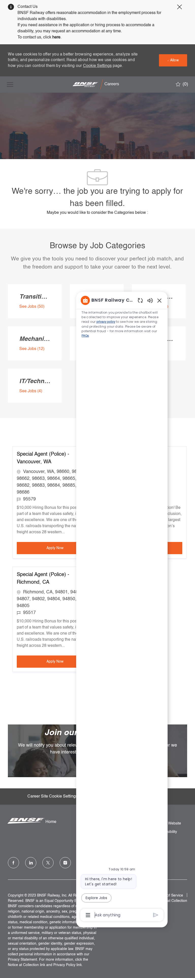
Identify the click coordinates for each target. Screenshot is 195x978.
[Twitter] (48, 862)
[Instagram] (65, 862)
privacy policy (105, 322)
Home (50, 822)
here (56, 37)
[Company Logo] (97, 84)
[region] (122, 607)
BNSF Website (169, 823)
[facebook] (13, 862)
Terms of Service (169, 895)
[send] (156, 915)
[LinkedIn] (30, 862)
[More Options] (88, 915)
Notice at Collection (171, 901)
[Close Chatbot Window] (159, 300)
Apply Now (69, 548)
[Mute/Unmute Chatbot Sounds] (150, 300)
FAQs (85, 336)
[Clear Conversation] (140, 300)
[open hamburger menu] (10, 84)
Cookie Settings (97, 66)
